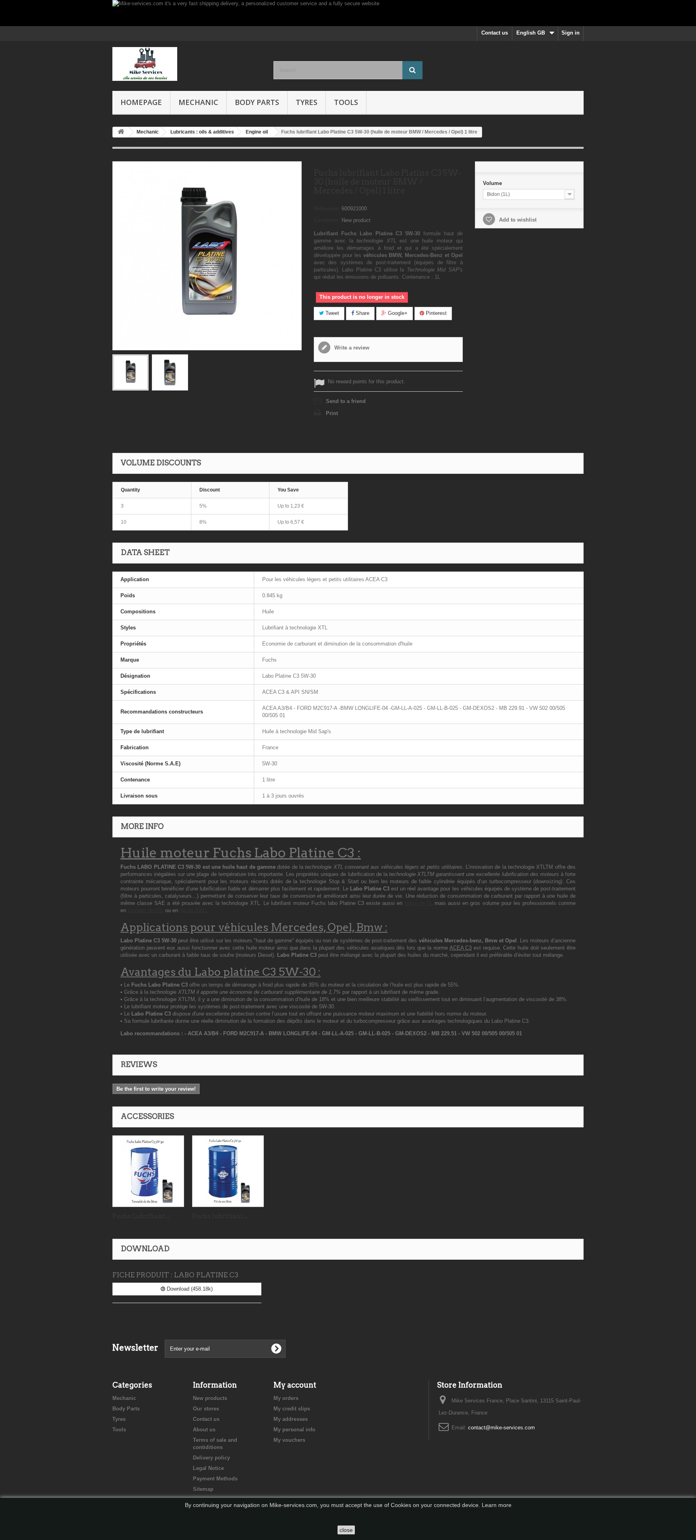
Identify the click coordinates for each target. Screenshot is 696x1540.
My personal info (294, 1430)
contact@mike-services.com (501, 1428)
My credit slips (291, 1409)
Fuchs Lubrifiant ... (141, 1216)
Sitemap (203, 1489)
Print (332, 413)
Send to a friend (346, 401)
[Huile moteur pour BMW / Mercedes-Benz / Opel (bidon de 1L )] (170, 372)
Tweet (331, 313)
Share (361, 313)
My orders (285, 1398)
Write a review (351, 348)
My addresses (290, 1419)
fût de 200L (193, 910)
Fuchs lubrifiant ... (220, 1216)
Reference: (327, 209)
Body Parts (257, 102)
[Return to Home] (120, 132)
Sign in (570, 33)
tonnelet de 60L (146, 910)
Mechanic (198, 102)
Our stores (206, 1409)
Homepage (141, 102)
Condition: (327, 220)
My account (294, 1385)
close (346, 1530)
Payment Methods (215, 1479)
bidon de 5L (419, 903)
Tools (346, 102)
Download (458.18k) (189, 1289)
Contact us (494, 33)
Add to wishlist (516, 220)
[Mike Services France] (186, 64)
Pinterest (435, 313)
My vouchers (289, 1440)
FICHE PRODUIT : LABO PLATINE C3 (175, 1275)
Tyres (306, 102)
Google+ (397, 313)
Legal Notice (208, 1468)
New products (210, 1398)
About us (204, 1430)
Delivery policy (211, 1458)
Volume (493, 183)
